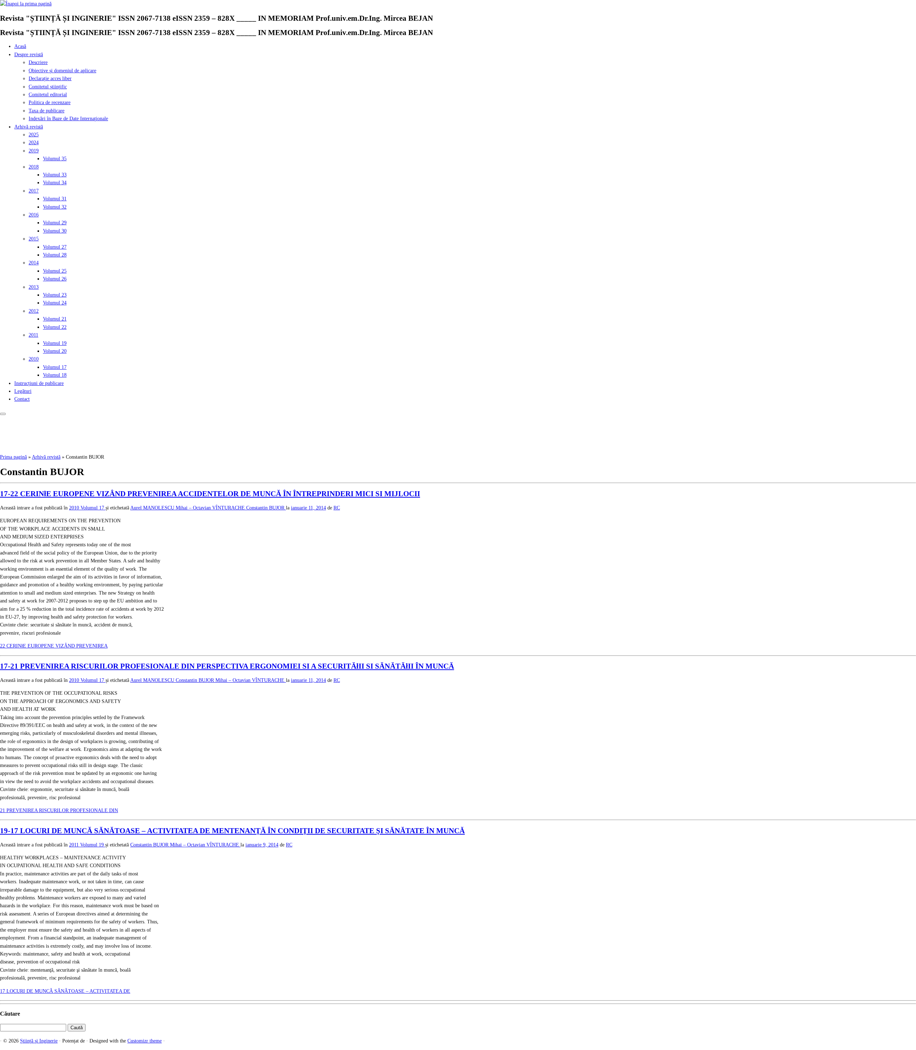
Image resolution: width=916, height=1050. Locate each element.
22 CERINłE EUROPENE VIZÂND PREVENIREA (54, 646)
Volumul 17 (55, 367)
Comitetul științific (48, 86)
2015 (34, 238)
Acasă (20, 46)
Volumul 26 (55, 279)
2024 (34, 142)
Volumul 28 (55, 255)
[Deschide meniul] (3, 414)
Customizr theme (144, 1041)
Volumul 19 (55, 343)
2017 (34, 191)
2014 (34, 262)
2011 (33, 335)
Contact (22, 399)
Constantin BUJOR (266, 508)
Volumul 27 (55, 247)
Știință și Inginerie (39, 1041)
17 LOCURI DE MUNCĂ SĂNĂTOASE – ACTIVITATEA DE (65, 991)
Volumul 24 (55, 303)
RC (336, 508)
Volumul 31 (55, 198)
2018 (34, 167)
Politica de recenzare (49, 102)
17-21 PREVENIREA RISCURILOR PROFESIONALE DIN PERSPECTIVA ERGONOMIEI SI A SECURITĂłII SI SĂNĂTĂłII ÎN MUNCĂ (227, 666)
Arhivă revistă (28, 127)
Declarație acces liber (50, 78)
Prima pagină (13, 457)
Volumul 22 (55, 327)
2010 (34, 359)
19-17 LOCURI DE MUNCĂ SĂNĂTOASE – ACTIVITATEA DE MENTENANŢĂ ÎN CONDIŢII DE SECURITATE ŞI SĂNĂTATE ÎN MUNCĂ (232, 830)
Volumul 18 (55, 375)
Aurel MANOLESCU (153, 680)
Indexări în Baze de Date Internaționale (68, 118)
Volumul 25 (55, 271)
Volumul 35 (55, 158)
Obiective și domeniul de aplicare (62, 70)
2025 (34, 134)
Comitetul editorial (48, 94)
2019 (34, 150)
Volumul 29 (55, 222)
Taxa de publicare (46, 110)
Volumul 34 (55, 182)
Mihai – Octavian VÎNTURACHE (250, 680)
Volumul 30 (55, 231)
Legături (22, 391)
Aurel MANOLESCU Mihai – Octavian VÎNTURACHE (188, 508)
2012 (34, 311)
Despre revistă (28, 54)
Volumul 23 (55, 295)
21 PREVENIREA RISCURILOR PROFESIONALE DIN (59, 810)
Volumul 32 (55, 207)
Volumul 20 (55, 351)
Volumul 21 (55, 319)
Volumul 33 (55, 174)
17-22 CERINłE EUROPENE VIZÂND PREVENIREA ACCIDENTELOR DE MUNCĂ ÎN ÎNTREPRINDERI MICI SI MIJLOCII (210, 493)
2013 (34, 287)
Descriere (38, 62)
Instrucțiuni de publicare (39, 383)
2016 (34, 215)
